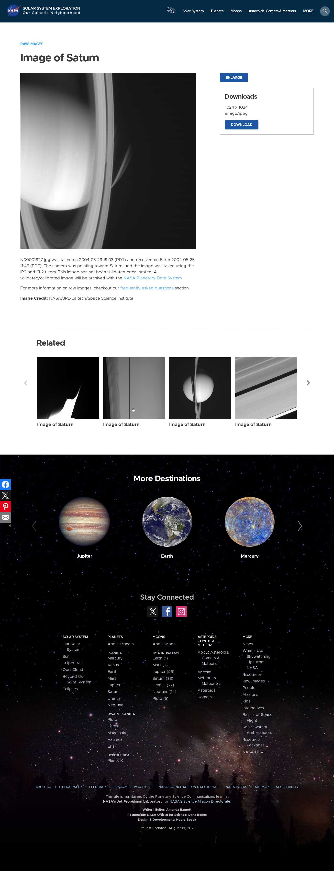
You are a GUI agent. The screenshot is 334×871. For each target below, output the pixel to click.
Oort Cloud (73, 670)
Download (242, 125)
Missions (250, 695)
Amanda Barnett (178, 809)
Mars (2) (160, 665)
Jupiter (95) (163, 672)
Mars (112, 678)
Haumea (115, 740)
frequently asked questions (147, 288)
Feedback (97, 787)
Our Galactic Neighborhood (51, 14)
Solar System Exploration (51, 7)
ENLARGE (234, 77)
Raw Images (31, 44)
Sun (66, 657)
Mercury (250, 556)
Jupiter (84, 556)
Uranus (114, 699)
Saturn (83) (163, 678)
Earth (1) (160, 658)
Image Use (143, 787)
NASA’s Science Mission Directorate (199, 801)
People (249, 688)
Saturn (114, 692)
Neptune (115, 705)
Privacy (120, 787)
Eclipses (70, 689)
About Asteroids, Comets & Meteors (213, 658)
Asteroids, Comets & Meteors (207, 641)
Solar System (75, 637)
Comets (205, 697)
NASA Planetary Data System (152, 278)
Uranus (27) (163, 685)
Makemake (117, 733)
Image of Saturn (55, 424)
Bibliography (70, 787)
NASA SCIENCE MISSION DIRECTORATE (188, 787)
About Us (43, 787)
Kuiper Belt (73, 663)
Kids (246, 701)
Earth (167, 556)
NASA (14, 10)
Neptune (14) (164, 692)
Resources (252, 675)
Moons (159, 637)
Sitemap (262, 787)
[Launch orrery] (171, 12)
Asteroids (206, 690)
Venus (113, 665)
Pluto (112, 720)
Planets (115, 637)
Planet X (115, 761)
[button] (308, 11)
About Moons (165, 644)
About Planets (121, 644)
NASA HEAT (254, 752)
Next (308, 383)
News (248, 644)
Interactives (253, 708)
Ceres (113, 726)
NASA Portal (237, 787)
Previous (25, 383)
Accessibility (287, 787)
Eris (111, 746)
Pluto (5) (160, 699)
